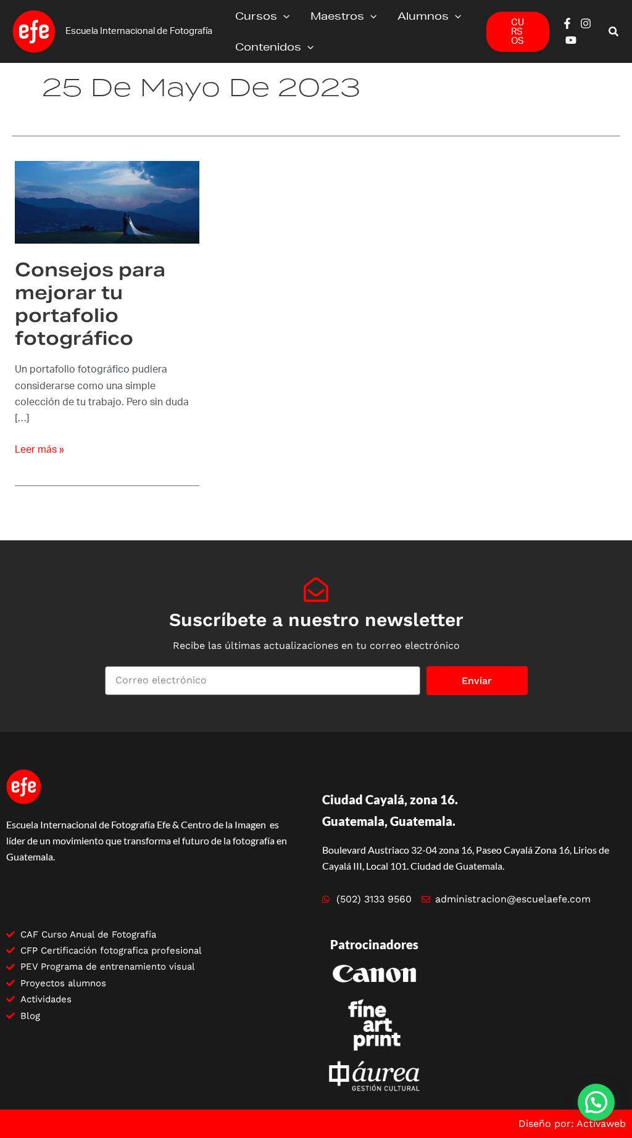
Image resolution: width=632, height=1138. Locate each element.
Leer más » (39, 448)
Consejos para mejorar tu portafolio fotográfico (90, 304)
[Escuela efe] (34, 31)
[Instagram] (585, 23)
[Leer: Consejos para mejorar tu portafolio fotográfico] (107, 202)
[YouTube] (570, 40)
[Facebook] (567, 23)
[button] (283, 16)
